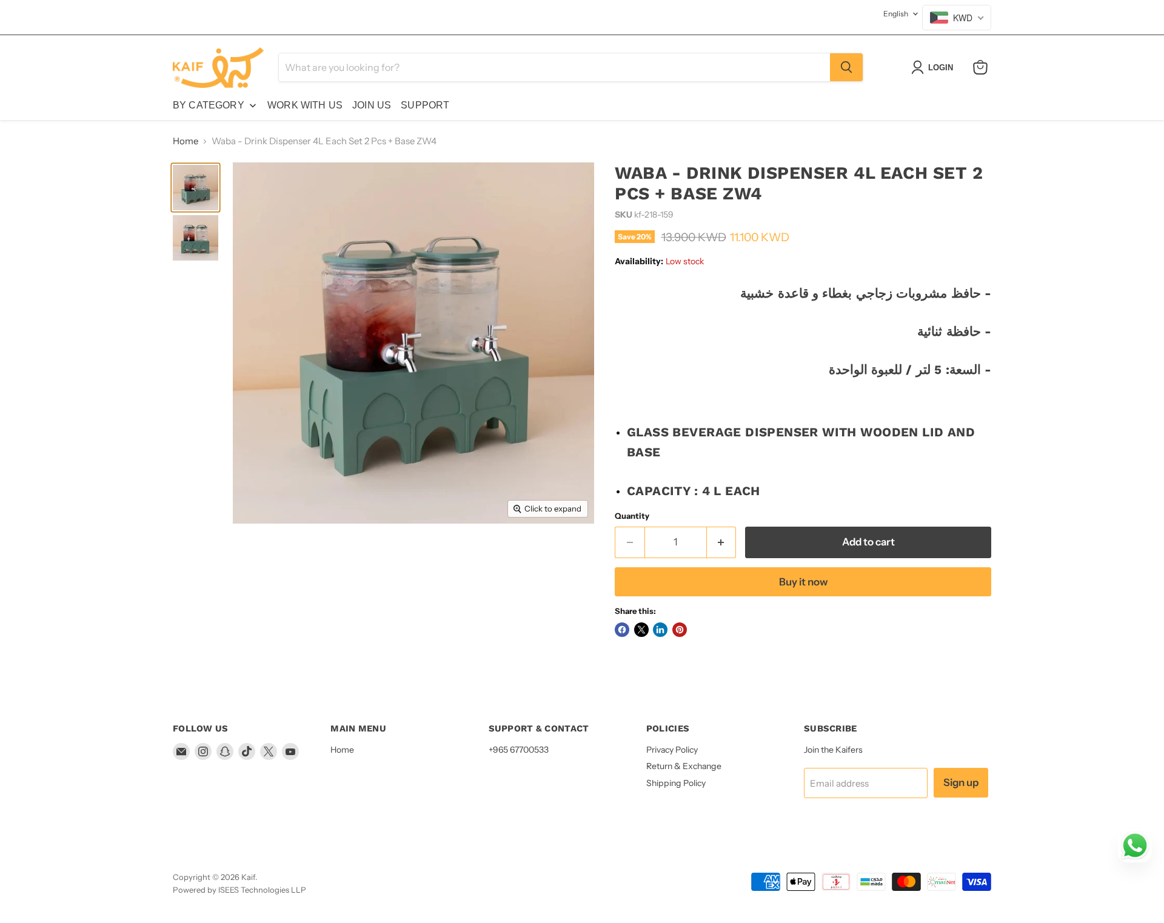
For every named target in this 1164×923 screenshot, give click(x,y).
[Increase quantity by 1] (722, 542)
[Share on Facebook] (622, 629)
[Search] (846, 67)
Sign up (960, 782)
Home (185, 141)
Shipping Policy (676, 783)
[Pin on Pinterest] (679, 629)
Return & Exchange (683, 766)
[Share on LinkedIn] (660, 629)
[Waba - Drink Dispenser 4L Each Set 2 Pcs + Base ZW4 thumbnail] (195, 188)
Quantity (632, 516)
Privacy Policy (672, 749)
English (895, 13)
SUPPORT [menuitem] (425, 105)
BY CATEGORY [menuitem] (208, 105)
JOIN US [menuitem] (371, 105)
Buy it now (803, 582)
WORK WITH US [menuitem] (305, 105)
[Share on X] (641, 629)
